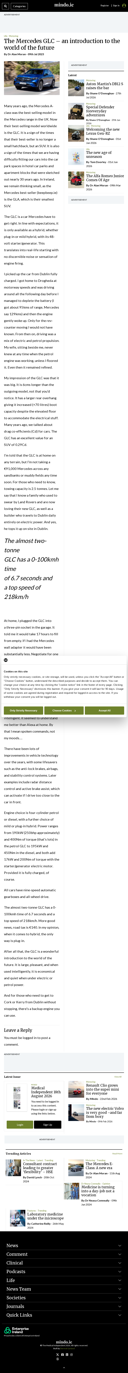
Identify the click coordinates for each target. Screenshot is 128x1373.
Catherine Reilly (41, 1223)
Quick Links (19, 1315)
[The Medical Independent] (71, 1354)
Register (104, 5)
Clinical (14, 1263)
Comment (17, 1254)
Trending (48, 1160)
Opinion (106, 1183)
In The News (29, 1160)
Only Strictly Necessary (23, 710)
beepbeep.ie (47, 193)
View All (118, 1076)
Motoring (13, 36)
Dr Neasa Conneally (90, 1183)
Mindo (94, 1098)
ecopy (34, 1084)
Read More (117, 1153)
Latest (40, 1160)
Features (31, 1210)
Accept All (104, 710)
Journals (15, 1306)
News (12, 1245)
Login (20, 1124)
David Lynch (34, 1177)
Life (5, 36)
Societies (16, 1297)
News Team (18, 1289)
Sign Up (47, 1124)
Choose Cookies (62, 710)
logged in (30, 1038)
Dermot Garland (67, 1348)
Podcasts (15, 1271)
